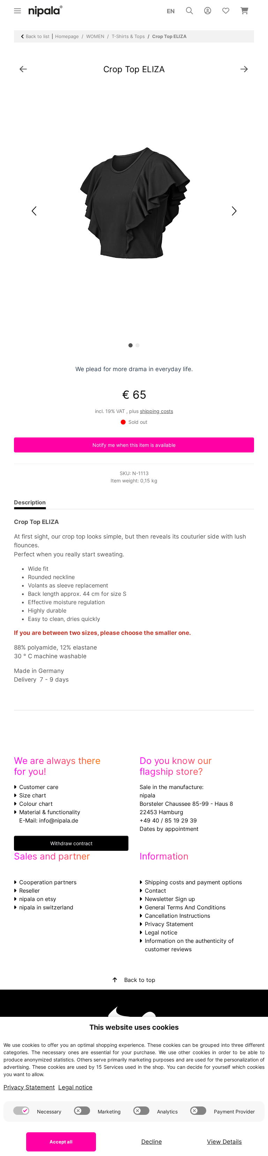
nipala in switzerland (46, 907)
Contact (155, 890)
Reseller (29, 890)
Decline (151, 1141)
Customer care (38, 786)
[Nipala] (46, 11)
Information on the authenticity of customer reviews (189, 945)
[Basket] (244, 11)
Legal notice (161, 932)
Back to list (38, 36)
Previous (34, 211)
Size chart (32, 795)
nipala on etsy (37, 898)
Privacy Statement (169, 924)
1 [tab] (130, 345)
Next (233, 211)
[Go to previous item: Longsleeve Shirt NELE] (23, 69)
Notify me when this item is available (134, 445)
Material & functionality (49, 812)
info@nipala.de (58, 820)
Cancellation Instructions (177, 915)
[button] (189, 11)
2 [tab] (137, 345)
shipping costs (156, 411)
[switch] (21, 1110)
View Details (224, 1141)
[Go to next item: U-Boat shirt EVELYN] (244, 69)
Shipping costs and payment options (193, 882)
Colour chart (36, 803)
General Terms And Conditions (185, 907)
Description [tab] (30, 502)
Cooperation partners (47, 882)
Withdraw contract (71, 843)
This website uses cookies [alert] (134, 1027)
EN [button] (171, 11)
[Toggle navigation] (17, 7)
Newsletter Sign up (170, 898)
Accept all (61, 1141)
